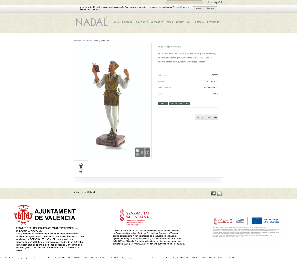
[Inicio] (116, 21)
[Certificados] (214, 21)
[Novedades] (156, 21)
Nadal (92, 21)
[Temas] (169, 21)
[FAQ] (189, 21)
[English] (208, 2)
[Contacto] (198, 21)
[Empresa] (127, 21)
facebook (213, 193)
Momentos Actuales (83, 41)
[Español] (218, 2)
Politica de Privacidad (105, 192)
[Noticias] (180, 21)
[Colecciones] (141, 21)
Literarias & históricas (179, 103)
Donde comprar (204, 117)
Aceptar (199, 8)
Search (169, 2)
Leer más (210, 8)
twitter (219, 193)
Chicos (162, 103)
